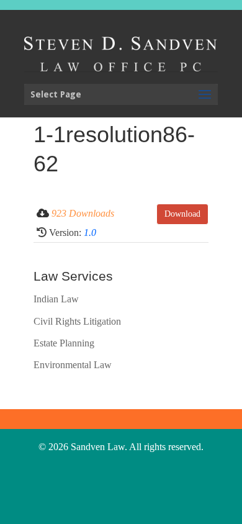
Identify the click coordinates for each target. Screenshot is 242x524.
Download (182, 214)
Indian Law (56, 299)
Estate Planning (64, 343)
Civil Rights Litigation (77, 321)
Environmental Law (73, 364)
